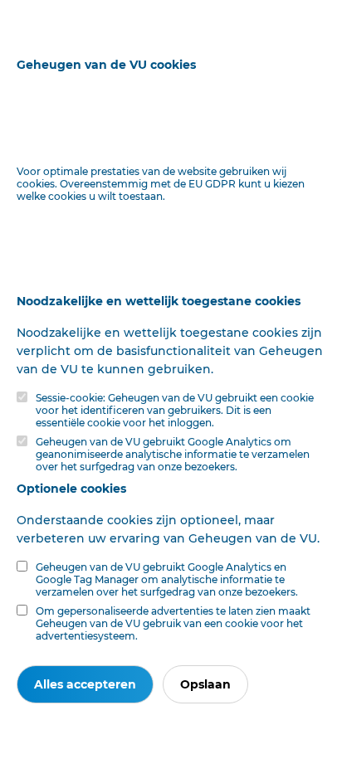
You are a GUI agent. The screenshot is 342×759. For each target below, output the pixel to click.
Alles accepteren (85, 684)
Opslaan (205, 684)
